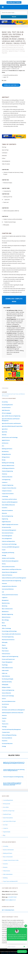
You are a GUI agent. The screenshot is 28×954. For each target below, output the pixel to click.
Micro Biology (5, 620)
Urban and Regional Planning (9, 735)
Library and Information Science (10, 594)
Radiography (5, 684)
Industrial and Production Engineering (11, 580)
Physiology (4, 648)
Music (3, 622)
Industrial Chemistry (7, 575)
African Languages (6, 413)
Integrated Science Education (9, 586)
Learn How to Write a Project (9, 821)
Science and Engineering (8, 690)
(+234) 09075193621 (12, 897)
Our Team (5, 824)
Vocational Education (7, 743)
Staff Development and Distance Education (12, 712)
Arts (3, 446)
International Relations (8, 589)
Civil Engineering (6, 479)
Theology (4, 726)
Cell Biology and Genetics (8, 468)
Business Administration (8, 465)
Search (14, 16)
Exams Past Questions (8, 817)
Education (5, 867)
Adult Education (6, 410)
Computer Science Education (9, 488)
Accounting (5, 402)
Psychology (5, 665)
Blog (4, 835)
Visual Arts (4, 740)
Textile (3, 721)
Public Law (4, 673)
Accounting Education (7, 404)
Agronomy (4, 432)
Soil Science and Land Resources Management (13, 709)
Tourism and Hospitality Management (11, 729)
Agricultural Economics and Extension (11, 423)
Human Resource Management (9, 572)
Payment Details (6, 831)
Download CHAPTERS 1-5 (11, 85)
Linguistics (4, 597)
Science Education (6, 693)
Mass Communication (7, 608)
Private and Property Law (8, 659)
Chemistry (4, 474)
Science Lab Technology (8, 695)
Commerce (4, 482)
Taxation (4, 718)
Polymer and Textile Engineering (10, 656)
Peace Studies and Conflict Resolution (11, 634)
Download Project (7, 814)
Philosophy (4, 642)
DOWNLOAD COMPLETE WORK (14, 300)
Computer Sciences (7, 490)
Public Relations (6, 676)
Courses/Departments (8, 800)
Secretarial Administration (8, 701)
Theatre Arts (5, 724)
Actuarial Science (6, 407)
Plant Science (5, 651)
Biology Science (6, 457)
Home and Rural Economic (8, 566)
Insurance (4, 583)
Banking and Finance (7, 448)
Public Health (5, 670)
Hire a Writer (6, 807)
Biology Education (6, 454)
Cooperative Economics (8, 493)
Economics (5, 863)
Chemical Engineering (7, 471)
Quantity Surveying (7, 681)
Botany (3, 460)
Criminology (5, 496)
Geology (4, 555)
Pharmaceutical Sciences (8, 639)
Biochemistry (5, 451)
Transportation (6, 732)
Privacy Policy (4, 952)
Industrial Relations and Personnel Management (14, 578)
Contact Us (5, 828)
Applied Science (6, 440)
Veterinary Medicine (7, 738)
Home (3, 45)
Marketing (4, 606)
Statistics (4, 715)
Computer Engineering (7, 485)
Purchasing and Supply (7, 679)
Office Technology (6, 628)
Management (5, 600)
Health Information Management (10, 561)
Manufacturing (5, 603)
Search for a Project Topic (8, 810)
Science (4, 698)
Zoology (4, 746)
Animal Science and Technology (10, 437)
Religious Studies (6, 687)
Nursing (4, 625)
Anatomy (4, 434)
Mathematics (5, 611)
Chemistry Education (7, 476)
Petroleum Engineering (7, 636)
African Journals (6, 803)
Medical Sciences (6, 617)
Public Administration (7, 667)
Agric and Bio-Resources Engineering (11, 416)
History (4, 563)
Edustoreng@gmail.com (10, 900)
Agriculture (5, 429)
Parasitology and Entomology (9, 631)
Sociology (4, 707)
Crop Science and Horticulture (9, 499)
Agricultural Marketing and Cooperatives (12, 426)
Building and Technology (8, 462)
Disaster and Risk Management (10, 502)
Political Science (6, 653)
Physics (4, 645)
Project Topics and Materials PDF (10, 881)
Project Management (7, 662)
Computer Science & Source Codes (10, 860)
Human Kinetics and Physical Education (11, 569)
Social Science (5, 704)
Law (3, 592)
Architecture (5, 443)
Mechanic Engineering (7, 614)
